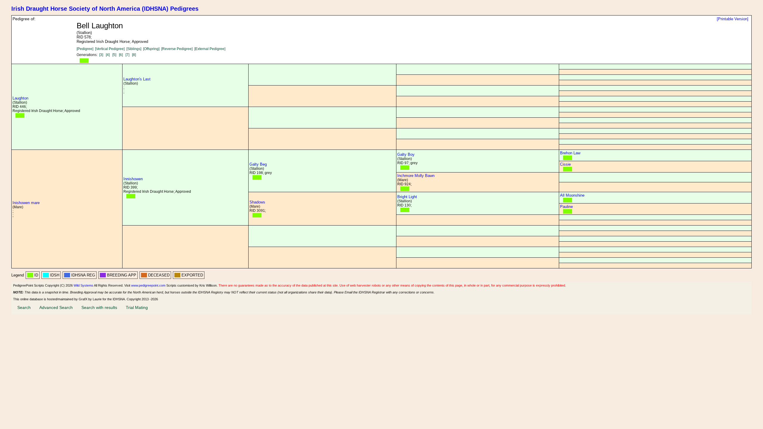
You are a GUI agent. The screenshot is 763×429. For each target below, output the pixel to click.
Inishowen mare (26, 202)
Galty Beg (258, 164)
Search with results (99, 307)
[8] (134, 55)
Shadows (257, 202)
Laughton (20, 98)
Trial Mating (137, 307)
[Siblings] (133, 49)
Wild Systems (83, 285)
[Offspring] (151, 49)
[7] (127, 55)
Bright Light (407, 197)
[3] (101, 55)
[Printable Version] (732, 19)
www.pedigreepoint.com (148, 285)
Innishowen (133, 179)
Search (24, 307)
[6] (121, 55)
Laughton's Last (137, 79)
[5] (114, 55)
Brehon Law (570, 153)
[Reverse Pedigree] (177, 49)
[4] (108, 55)
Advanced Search (56, 307)
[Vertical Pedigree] (110, 49)
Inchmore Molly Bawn (416, 175)
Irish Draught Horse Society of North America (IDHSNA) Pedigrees (104, 8)
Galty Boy (406, 154)
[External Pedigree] (209, 49)
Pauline (566, 206)
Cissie (565, 164)
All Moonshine (572, 195)
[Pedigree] (85, 49)
